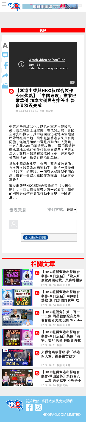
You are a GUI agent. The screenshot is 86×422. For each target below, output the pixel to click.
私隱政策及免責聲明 (57, 401)
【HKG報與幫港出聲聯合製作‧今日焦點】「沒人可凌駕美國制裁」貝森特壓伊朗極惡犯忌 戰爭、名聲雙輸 (62, 280)
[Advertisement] (43, 20)
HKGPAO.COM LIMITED (61, 414)
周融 (65, 385)
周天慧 (49, 111)
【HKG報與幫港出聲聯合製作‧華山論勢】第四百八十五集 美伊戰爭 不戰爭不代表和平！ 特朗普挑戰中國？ (61, 380)
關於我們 (32, 401)
